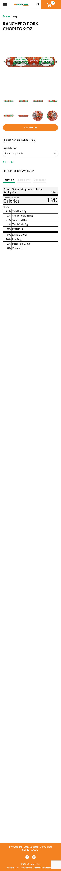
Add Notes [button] (8, 162)
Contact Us (46, 846)
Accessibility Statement (44, 868)
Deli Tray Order (30, 850)
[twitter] (34, 857)
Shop (15, 16)
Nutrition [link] (9, 179)
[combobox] (30, 153)
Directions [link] (40, 179)
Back (7, 16)
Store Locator (31, 846)
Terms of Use (26, 868)
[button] (9, 101)
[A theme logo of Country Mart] (21, 2)
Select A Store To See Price (19, 139)
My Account (15, 846)
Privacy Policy (12, 868)
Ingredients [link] (23, 179)
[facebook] (27, 857)
